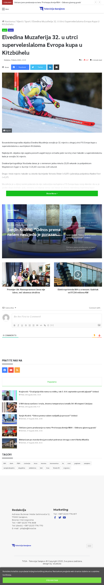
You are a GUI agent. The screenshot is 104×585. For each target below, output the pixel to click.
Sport (28, 21)
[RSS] (17, 370)
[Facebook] (4, 370)
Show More (51, 193)
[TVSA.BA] (52, 9)
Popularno (52, 381)
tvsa (47, 468)
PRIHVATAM (52, 580)
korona (43, 463)
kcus (35, 463)
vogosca (66, 468)
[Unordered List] (33, 325)
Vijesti (20, 21)
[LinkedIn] (50, 67)
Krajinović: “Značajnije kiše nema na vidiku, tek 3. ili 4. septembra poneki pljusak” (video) (59, 391)
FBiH (18, 463)
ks (63, 463)
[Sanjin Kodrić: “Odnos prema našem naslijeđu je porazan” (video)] (9, 419)
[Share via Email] (56, 67)
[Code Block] (41, 325)
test (41, 468)
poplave (77, 463)
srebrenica (32, 468)
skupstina (21, 468)
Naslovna (9, 21)
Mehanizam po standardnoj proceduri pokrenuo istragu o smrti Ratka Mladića (54, 439)
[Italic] (18, 325)
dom (11, 463)
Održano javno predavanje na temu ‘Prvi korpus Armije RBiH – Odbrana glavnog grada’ (47, 2)
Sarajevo (11, 221)
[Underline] (22, 325)
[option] (52, 231)
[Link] (45, 325)
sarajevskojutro (9, 468)
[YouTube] (11, 370)
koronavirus (54, 463)
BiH (5, 463)
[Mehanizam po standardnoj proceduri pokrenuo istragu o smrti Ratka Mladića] (9, 443)
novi (69, 463)
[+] (52, 325)
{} (48, 325)
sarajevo (87, 463)
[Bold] (14, 325)
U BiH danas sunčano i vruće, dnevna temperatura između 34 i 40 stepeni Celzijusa (55, 403)
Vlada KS (56, 468)
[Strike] (26, 325)
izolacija (27, 463)
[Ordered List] (30, 325)
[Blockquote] (37, 325)
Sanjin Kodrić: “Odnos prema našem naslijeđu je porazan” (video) (48, 415)
